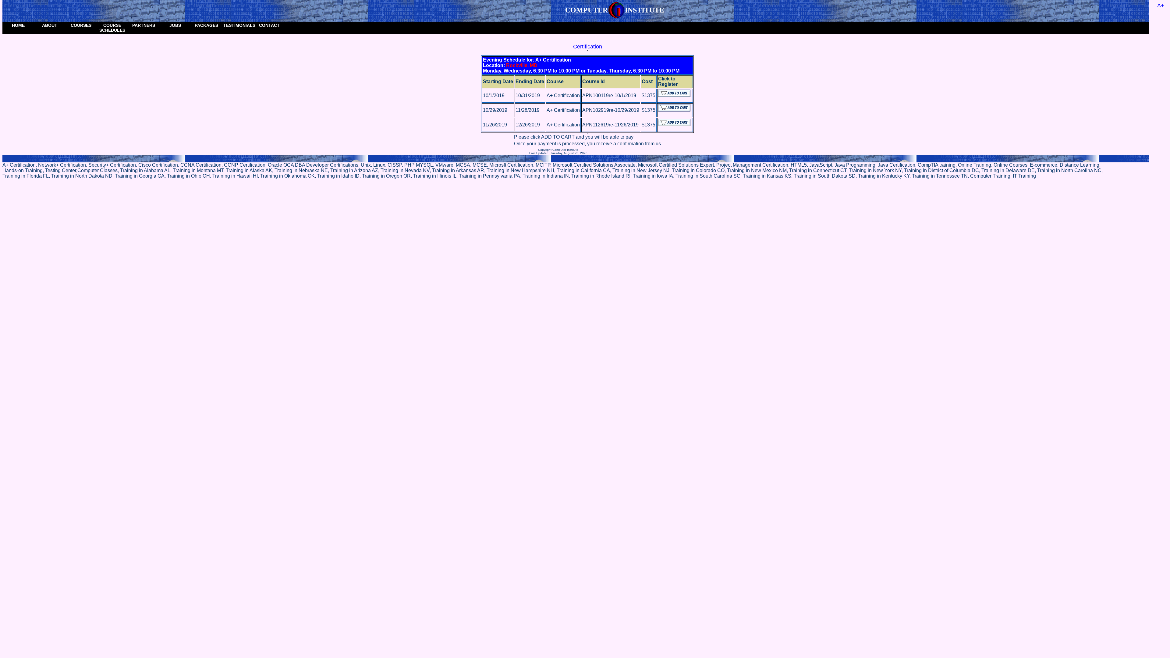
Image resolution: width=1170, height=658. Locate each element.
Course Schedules (112, 28)
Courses (81, 25)
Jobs (175, 25)
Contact (269, 25)
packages (206, 25)
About (49, 25)
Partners (143, 25)
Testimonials (238, 25)
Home (18, 25)
